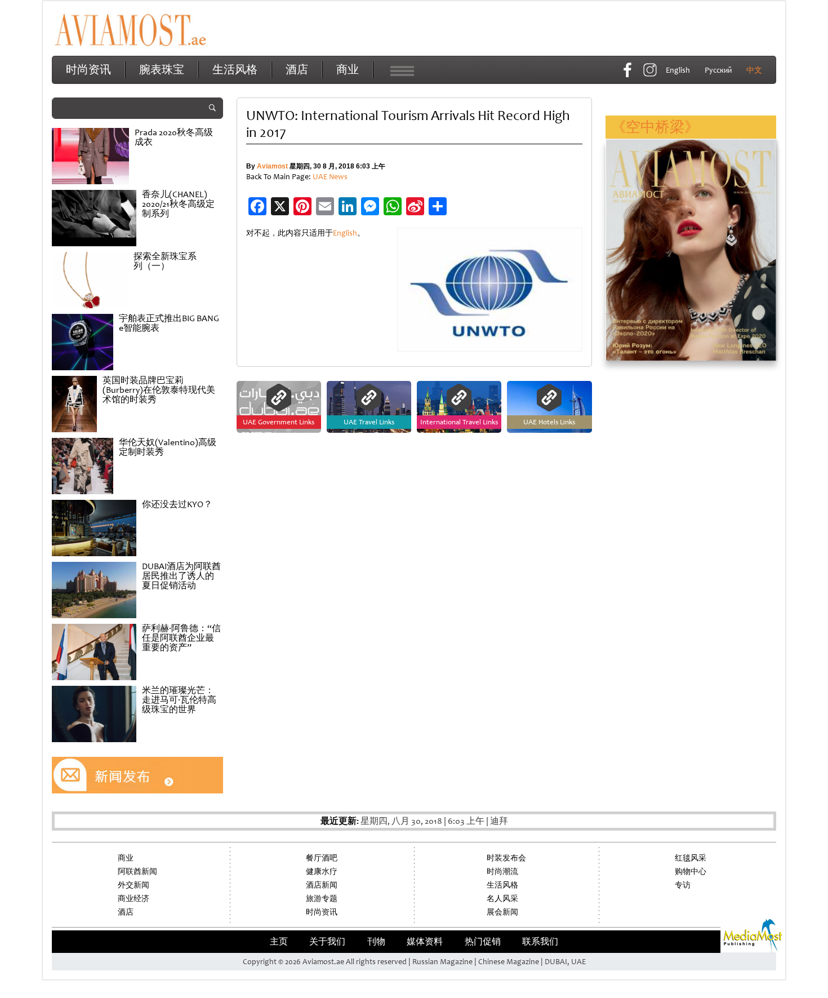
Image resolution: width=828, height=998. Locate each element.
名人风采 (502, 898)
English (345, 233)
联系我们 (540, 941)
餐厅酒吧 (321, 858)
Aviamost (272, 166)
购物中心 (690, 871)
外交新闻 (133, 885)
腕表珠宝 (161, 70)
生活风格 (234, 70)
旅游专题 (321, 898)
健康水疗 (321, 871)
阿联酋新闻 (137, 871)
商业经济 (133, 898)
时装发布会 (506, 858)
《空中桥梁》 (655, 127)
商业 (347, 70)
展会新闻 (502, 912)
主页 (279, 941)
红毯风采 (690, 858)
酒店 (297, 70)
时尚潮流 (502, 871)
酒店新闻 (321, 885)
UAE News (330, 176)
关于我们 (327, 941)
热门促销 (483, 941)
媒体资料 (425, 941)
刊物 (376, 941)
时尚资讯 (88, 70)
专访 (683, 885)
